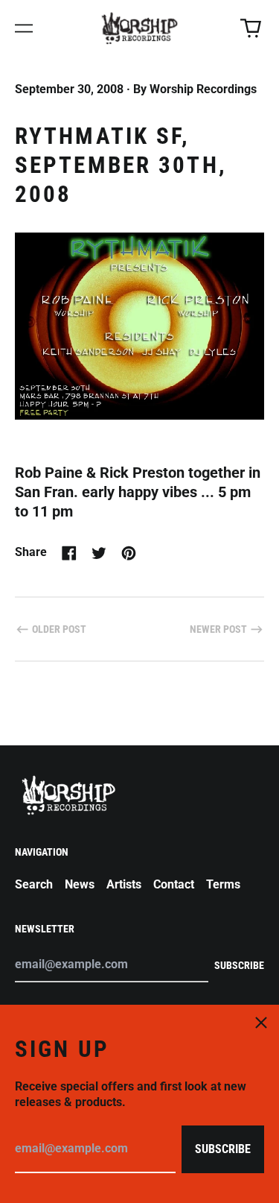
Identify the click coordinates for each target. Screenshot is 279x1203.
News (79, 884)
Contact (173, 884)
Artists (123, 884)
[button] (250, 28)
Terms (223, 884)
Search (34, 884)
